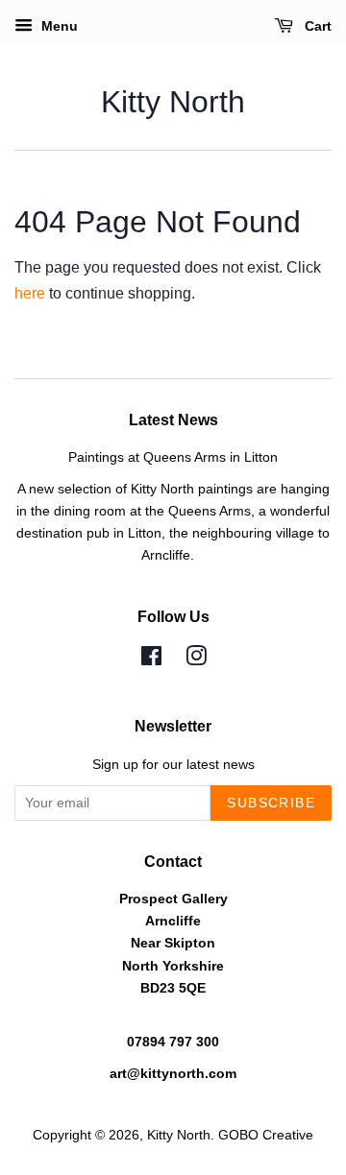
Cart (316, 26)
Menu (57, 26)
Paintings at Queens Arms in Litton (173, 457)
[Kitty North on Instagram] (196, 660)
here (29, 293)
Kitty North (173, 101)
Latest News (173, 420)
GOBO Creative (265, 1135)
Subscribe (271, 802)
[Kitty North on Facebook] (151, 660)
